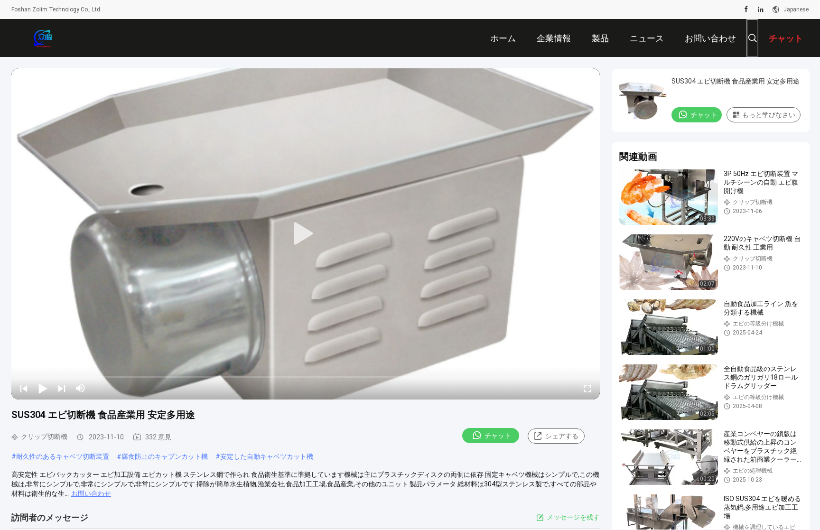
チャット (498, 435)
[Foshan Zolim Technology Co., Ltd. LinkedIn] (760, 9)
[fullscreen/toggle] (587, 388)
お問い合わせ (91, 493)
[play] (305, 234)
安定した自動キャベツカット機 (266, 456)
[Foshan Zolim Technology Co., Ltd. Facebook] (746, 9)
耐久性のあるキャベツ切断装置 (62, 456)
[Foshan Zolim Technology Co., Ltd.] (42, 38)
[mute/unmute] (80, 388)
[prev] (23, 388)
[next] (61, 388)
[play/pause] (42, 388)
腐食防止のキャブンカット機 (164, 456)
